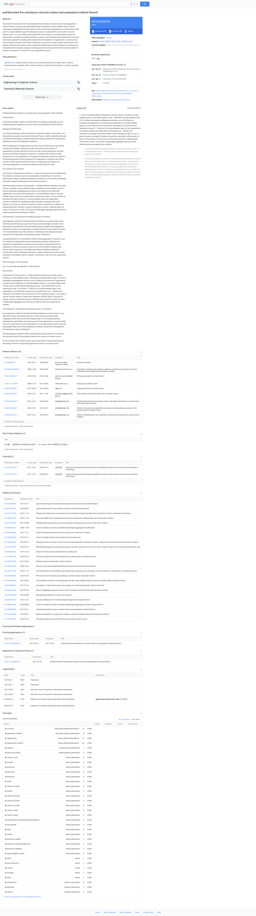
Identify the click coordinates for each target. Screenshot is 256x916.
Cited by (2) (134, 91)
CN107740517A (10, 474)
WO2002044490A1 (11, 369)
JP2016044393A (10, 595)
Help (159, 912)
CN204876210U (10, 600)
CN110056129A (10, 557)
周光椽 (123, 41)
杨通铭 (107, 41)
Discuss (127, 100)
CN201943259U (10, 388)
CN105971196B (10, 571)
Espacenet (107, 100)
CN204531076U (10, 508)
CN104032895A (10, 542)
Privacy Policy (148, 912)
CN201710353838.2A (12, 643)
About (97, 912)
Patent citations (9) (103, 91)
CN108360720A (10, 605)
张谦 (112, 41)
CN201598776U (10, 376)
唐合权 (101, 41)
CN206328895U (10, 585)
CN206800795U (10, 552)
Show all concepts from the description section (22, 897)
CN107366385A (10, 533)
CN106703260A (10, 561)
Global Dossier (117, 100)
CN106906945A (10, 581)
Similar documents (109, 93)
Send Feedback (110, 912)
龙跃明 (117, 41)
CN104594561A (10, 401)
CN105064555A (10, 518)
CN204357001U (10, 415)
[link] (42, 64)
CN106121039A (10, 513)
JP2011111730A (10, 384)
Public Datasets (125, 912)
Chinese (108, 38)
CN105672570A (10, 547)
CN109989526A (10, 576)
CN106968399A (10, 609)
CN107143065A (10, 523)
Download (125, 719)
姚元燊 (129, 41)
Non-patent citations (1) (120, 91)
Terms (137, 912)
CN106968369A (10, 537)
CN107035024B (10, 614)
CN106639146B (10, 566)
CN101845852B (10, 504)
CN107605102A (10, 467)
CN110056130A (10, 619)
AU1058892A (9, 362)
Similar (130, 31)
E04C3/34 (11, 63)
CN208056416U (10, 528)
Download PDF (101, 31)
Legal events (96, 93)
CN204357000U (10, 408)
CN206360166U (10, 590)
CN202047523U (10, 394)
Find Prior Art (117, 31)
